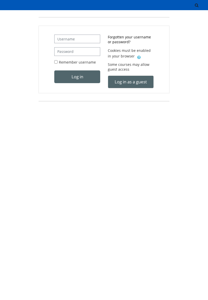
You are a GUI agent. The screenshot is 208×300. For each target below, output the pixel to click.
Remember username (77, 62)
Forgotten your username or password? (129, 39)
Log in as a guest (131, 82)
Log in (77, 76)
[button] (196, 5)
